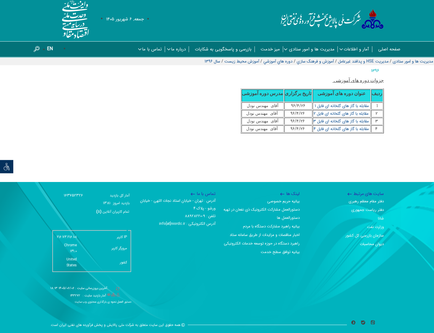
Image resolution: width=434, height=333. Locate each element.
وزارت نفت (375, 227)
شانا (381, 218)
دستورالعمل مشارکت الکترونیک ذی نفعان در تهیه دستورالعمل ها (261, 213)
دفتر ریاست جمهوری (367, 210)
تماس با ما (152, 49)
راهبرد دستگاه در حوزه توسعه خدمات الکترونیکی (262, 243)
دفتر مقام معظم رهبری (366, 201)
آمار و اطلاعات (356, 49)
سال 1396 (212, 61)
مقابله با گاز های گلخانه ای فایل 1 (342, 106)
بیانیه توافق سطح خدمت (280, 252)
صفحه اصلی (389, 49)
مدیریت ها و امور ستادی (312, 49)
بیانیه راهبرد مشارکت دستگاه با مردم (271, 226)
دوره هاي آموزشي (278, 61)
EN (50, 49)
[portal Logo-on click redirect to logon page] (332, 19)
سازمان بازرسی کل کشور (364, 235)
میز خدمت (270, 49)
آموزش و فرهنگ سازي (315, 61)
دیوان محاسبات (372, 244)
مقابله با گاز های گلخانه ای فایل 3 (341, 121)
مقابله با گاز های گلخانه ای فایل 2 (342, 113)
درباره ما (178, 49)
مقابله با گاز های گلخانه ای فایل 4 (342, 129)
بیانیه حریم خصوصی (283, 201)
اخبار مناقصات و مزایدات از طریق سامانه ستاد (265, 235)
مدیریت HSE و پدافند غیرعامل (363, 61)
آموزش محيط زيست (241, 61)
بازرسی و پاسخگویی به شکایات (223, 49)
